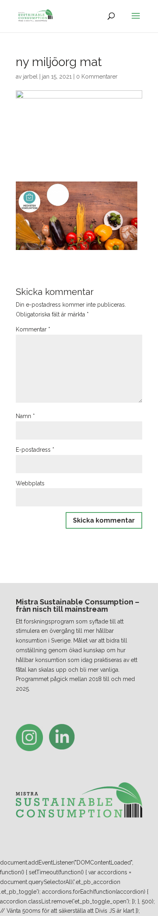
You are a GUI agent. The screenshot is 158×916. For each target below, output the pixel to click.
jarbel (30, 76)
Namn (25, 416)
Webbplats (30, 483)
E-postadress (35, 449)
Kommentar (33, 329)
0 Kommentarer (96, 76)
